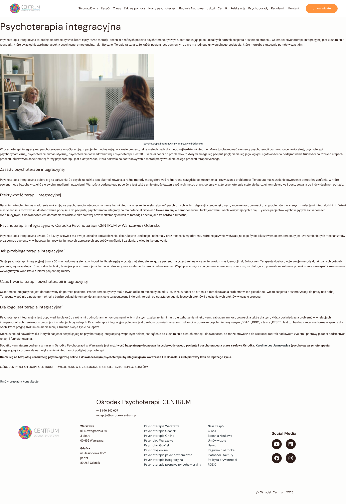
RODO (212, 465)
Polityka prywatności (222, 460)
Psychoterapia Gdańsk (160, 431)
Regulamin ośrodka (221, 450)
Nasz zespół (216, 426)
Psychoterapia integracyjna (163, 460)
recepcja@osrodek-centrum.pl (116, 415)
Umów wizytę (217, 441)
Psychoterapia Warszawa (161, 426)
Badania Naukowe (220, 436)
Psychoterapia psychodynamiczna (168, 455)
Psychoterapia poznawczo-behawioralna (172, 465)
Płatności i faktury (220, 455)
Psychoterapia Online (159, 436)
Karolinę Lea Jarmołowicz (273, 345)
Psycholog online (156, 450)
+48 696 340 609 (107, 410)
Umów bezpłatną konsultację (19, 381)
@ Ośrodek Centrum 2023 (275, 492)
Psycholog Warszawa (158, 441)
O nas (212, 431)
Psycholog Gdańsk (157, 445)
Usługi (212, 445)
